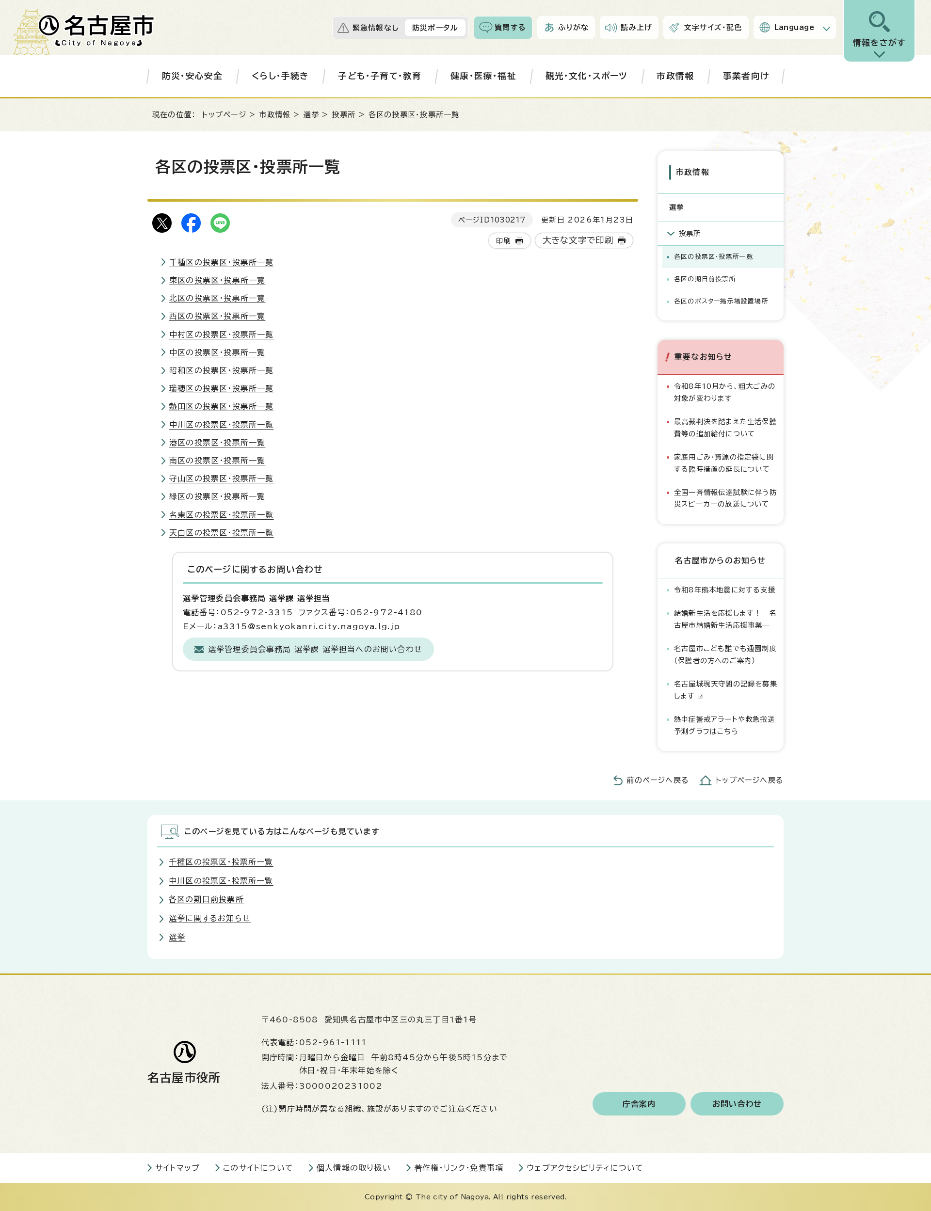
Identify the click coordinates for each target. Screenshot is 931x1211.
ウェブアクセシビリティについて (585, 1168)
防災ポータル (435, 28)
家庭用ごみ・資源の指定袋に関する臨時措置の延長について (724, 462)
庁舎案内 (639, 1104)
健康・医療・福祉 (483, 76)
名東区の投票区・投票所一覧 (221, 515)
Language (794, 27)
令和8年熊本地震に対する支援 (724, 589)
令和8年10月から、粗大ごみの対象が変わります (724, 391)
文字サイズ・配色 (713, 27)
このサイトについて (258, 1168)
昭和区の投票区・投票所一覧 (221, 370)
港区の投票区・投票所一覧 (217, 442)
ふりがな (573, 27)
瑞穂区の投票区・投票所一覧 (221, 388)
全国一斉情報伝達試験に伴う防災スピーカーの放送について (725, 498)
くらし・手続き (280, 76)
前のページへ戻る (657, 780)
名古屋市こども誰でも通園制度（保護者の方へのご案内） (725, 654)
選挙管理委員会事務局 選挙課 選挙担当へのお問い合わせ (315, 649)
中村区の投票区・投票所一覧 (221, 334)
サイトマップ (177, 1168)
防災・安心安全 (192, 76)
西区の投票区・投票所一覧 (217, 316)
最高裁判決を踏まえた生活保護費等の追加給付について (725, 427)
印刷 (503, 240)
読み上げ (636, 27)
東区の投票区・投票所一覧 (217, 280)
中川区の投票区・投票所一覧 (221, 425)
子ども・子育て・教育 (379, 76)
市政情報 (675, 76)
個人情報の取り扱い (354, 1168)
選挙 (311, 114)
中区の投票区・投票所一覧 (217, 352)
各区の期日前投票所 (705, 279)
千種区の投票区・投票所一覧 (221, 262)
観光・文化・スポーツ (587, 76)
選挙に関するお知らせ (210, 918)
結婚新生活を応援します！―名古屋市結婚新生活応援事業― (725, 618)
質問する (510, 27)
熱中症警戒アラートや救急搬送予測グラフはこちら (724, 725)
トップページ (224, 114)
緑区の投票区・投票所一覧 (217, 496)
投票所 (344, 114)
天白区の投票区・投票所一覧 (221, 533)
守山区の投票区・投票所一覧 (221, 478)
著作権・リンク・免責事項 (458, 1168)
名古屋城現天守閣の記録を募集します (725, 689)
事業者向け (746, 76)
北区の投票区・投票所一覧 (217, 298)
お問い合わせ (737, 1104)
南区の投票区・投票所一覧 (217, 460)
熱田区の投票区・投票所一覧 (221, 406)
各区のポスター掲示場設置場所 (721, 301)
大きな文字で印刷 (578, 240)
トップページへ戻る (750, 780)
